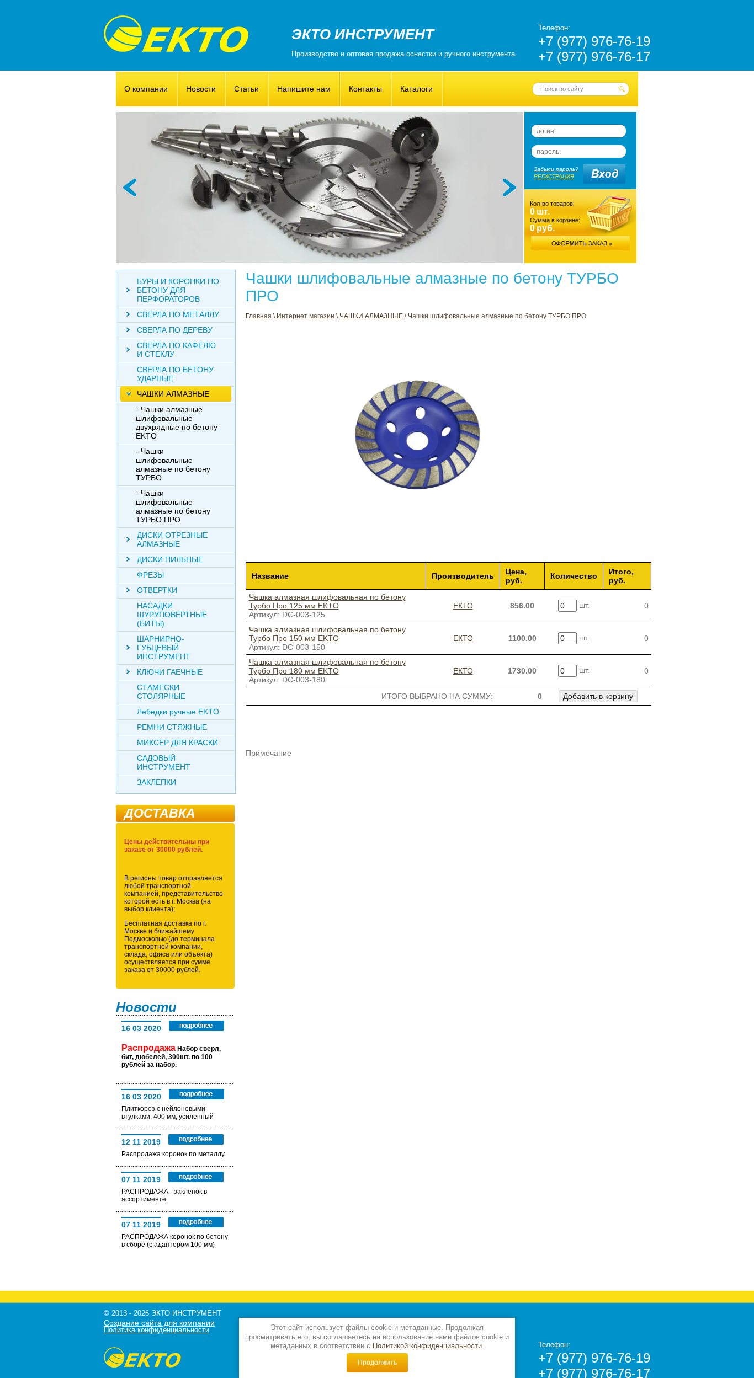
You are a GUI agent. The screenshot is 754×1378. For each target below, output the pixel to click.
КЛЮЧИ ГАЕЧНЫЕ (170, 671)
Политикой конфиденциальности (427, 1346)
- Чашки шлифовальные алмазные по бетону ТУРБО (173, 464)
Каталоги (416, 88)
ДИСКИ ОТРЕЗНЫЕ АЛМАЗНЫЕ (172, 539)
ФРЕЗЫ (150, 574)
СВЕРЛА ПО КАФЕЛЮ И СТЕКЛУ (176, 350)
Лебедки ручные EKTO (178, 711)
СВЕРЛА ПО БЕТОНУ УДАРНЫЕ (175, 374)
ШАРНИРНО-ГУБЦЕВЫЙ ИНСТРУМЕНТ (163, 647)
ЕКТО (463, 605)
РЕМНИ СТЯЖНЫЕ (172, 727)
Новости (201, 88)
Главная (259, 316)
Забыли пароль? (556, 169)
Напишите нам (304, 88)
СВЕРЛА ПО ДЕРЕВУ (175, 329)
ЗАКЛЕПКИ (156, 782)
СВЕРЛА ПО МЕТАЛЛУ (178, 314)
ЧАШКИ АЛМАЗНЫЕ (371, 316)
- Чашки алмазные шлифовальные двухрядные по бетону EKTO (176, 422)
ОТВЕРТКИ (157, 590)
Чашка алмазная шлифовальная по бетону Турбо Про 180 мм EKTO (327, 666)
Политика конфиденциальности (156, 1330)
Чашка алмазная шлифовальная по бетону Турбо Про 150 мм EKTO (327, 634)
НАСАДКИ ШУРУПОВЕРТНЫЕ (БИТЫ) (172, 614)
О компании (146, 88)
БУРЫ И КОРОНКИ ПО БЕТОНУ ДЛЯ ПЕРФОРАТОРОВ (178, 290)
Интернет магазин (305, 316)
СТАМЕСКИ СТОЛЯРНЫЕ (161, 692)
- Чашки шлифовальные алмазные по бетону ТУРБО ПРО (173, 506)
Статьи (246, 88)
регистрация (554, 176)
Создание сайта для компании (159, 1322)
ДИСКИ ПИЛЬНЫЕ (170, 559)
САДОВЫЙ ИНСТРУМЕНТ (163, 762)
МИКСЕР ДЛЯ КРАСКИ (177, 742)
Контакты (365, 88)
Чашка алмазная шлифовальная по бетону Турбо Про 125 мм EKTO (327, 601)
